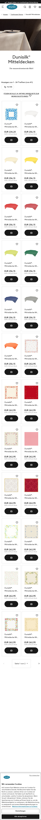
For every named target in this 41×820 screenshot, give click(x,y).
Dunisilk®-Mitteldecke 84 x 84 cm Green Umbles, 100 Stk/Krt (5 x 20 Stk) (31, 589)
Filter (9, 78)
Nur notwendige (34, 775)
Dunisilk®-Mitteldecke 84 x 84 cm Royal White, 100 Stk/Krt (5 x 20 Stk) (11, 497)
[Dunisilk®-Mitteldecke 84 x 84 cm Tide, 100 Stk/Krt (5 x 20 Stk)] (31, 531)
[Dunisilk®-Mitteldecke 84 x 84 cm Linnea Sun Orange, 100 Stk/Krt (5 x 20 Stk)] (11, 346)
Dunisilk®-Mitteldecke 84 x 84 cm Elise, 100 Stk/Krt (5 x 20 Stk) (11, 543)
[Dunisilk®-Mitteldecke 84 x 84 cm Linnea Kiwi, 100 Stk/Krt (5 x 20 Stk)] (11, 253)
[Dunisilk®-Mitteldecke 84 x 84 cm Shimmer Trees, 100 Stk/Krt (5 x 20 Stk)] (31, 392)
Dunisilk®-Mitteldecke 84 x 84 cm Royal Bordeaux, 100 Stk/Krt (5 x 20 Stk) (31, 497)
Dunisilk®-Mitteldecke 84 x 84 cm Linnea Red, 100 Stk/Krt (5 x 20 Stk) (11, 218)
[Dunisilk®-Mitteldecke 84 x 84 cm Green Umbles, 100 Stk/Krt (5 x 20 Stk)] (31, 578)
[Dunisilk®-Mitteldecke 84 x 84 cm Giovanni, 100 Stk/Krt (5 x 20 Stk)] (31, 439)
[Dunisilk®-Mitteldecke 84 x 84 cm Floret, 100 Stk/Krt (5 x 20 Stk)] (11, 439)
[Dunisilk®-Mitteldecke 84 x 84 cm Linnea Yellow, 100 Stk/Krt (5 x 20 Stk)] (31, 160)
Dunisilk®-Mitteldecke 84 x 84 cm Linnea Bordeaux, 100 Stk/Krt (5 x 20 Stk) (31, 218)
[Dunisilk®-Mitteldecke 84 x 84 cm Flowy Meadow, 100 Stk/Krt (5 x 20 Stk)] (11, 624)
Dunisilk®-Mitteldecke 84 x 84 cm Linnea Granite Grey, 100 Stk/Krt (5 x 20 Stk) (31, 311)
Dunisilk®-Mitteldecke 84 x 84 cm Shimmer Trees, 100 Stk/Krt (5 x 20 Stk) (31, 404)
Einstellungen (21, 811)
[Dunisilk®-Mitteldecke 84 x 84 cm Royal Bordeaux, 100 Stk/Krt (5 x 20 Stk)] (31, 485)
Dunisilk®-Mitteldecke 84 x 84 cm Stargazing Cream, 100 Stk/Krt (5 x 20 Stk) (31, 636)
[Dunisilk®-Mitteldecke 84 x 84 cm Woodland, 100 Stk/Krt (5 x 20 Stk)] (11, 392)
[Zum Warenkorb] (40, 7)
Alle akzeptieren (20, 816)
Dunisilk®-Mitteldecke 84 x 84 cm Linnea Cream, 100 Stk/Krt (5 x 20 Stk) (11, 172)
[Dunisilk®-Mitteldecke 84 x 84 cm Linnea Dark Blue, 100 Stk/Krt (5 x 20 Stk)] (11, 299)
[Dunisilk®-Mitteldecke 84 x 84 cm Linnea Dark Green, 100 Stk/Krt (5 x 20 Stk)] (31, 253)
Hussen (5, 14)
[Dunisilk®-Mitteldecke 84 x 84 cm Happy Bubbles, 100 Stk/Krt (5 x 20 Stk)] (11, 578)
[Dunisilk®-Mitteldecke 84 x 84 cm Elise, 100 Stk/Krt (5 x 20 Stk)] (11, 531)
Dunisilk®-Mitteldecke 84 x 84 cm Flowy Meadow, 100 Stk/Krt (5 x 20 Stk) (11, 636)
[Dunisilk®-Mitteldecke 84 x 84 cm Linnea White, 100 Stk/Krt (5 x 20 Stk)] (31, 114)
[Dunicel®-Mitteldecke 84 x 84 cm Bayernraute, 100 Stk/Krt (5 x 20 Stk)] (11, 114)
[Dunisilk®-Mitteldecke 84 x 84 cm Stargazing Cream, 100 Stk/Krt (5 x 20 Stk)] (31, 624)
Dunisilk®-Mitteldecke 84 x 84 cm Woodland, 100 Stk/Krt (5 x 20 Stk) (11, 404)
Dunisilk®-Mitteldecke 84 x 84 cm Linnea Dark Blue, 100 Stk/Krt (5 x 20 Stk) (11, 311)
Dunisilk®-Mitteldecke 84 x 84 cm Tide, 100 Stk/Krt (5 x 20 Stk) (31, 543)
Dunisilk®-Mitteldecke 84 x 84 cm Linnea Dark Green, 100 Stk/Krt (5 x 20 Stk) (31, 265)
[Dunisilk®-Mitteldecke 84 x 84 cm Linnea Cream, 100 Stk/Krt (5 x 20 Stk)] (11, 160)
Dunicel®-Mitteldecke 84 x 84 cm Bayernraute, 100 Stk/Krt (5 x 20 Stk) (11, 125)
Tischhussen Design (16, 14)
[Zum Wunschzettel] (35, 7)
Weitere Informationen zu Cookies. (25, 806)
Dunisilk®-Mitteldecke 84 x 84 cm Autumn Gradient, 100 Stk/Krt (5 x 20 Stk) (31, 357)
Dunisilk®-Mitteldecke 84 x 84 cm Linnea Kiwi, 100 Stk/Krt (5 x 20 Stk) (11, 265)
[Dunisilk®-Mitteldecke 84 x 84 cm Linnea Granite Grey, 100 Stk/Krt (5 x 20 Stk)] (31, 299)
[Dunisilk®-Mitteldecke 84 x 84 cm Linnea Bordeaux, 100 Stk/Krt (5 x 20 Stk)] (31, 207)
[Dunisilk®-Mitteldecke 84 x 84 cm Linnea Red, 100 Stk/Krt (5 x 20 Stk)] (11, 207)
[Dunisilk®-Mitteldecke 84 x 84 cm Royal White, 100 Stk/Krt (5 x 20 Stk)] (11, 485)
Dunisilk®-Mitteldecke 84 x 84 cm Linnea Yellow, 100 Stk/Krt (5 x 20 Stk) (31, 172)
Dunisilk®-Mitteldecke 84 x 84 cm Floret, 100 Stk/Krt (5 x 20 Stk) (11, 450)
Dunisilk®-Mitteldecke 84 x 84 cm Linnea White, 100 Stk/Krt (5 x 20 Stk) (31, 125)
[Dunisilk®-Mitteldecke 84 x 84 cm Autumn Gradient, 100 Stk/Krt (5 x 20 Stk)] (31, 346)
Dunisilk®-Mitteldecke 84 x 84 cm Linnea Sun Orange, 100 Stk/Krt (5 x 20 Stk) (11, 357)
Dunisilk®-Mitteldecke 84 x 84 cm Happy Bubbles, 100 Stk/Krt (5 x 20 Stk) (11, 589)
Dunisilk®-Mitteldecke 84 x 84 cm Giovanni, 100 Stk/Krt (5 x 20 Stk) (31, 450)
